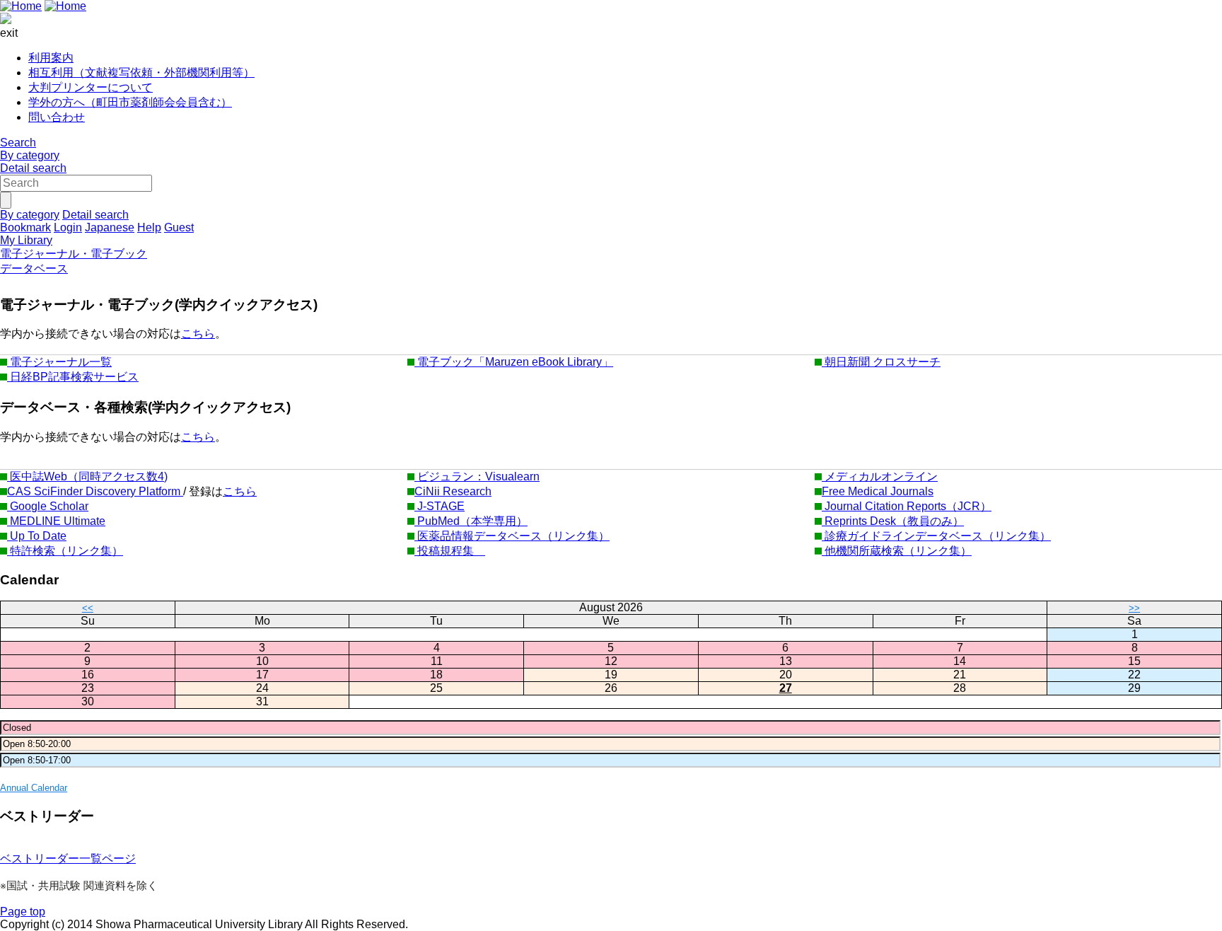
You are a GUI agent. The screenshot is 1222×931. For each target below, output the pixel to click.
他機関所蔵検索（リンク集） (897, 551)
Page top (22, 912)
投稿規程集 (449, 551)
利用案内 (51, 58)
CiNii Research (452, 491)
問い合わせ (56, 117)
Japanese (109, 227)
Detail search (33, 168)
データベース (34, 268)
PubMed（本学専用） (471, 521)
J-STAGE (439, 506)
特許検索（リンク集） (65, 551)
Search (18, 143)
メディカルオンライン (880, 476)
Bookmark (25, 227)
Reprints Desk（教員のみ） (893, 521)
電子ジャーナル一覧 (59, 362)
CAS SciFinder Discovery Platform (95, 491)
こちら (198, 334)
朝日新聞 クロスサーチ (881, 362)
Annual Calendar (33, 787)
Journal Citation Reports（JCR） (906, 506)
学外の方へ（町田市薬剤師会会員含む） (130, 102)
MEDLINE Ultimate (56, 521)
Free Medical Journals (877, 491)
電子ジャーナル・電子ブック (73, 254)
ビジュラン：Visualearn (477, 476)
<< (87, 608)
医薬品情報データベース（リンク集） (512, 536)
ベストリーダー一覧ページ (68, 858)
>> (1134, 608)
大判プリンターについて (90, 87)
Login (68, 227)
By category (29, 155)
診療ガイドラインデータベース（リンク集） (936, 536)
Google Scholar (47, 506)
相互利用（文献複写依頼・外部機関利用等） (141, 72)
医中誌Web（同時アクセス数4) (87, 476)
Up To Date (36, 536)
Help (149, 227)
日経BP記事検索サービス (73, 377)
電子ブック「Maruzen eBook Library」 (513, 362)
